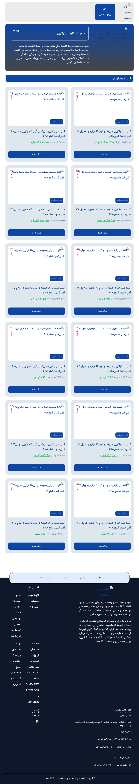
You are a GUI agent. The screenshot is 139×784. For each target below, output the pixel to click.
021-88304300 (122, 739)
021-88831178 (103, 739)
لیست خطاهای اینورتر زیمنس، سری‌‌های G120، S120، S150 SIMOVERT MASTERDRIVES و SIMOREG (29, 672)
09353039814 (104, 747)
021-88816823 (122, 765)
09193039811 (124, 747)
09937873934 (102, 765)
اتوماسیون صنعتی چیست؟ (33, 601)
